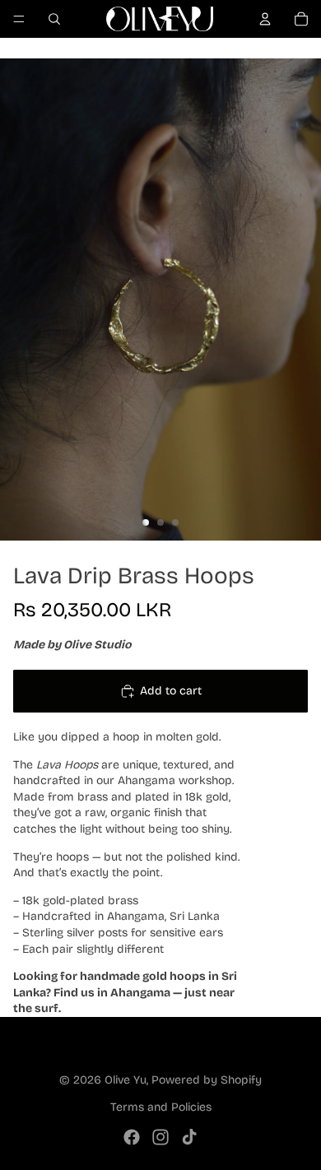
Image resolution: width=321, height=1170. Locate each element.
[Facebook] (132, 1137)
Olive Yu (126, 1080)
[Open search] (54, 19)
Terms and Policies (161, 1107)
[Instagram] (160, 1137)
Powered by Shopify (206, 1080)
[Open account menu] (265, 19)
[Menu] (19, 19)
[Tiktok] (189, 1137)
